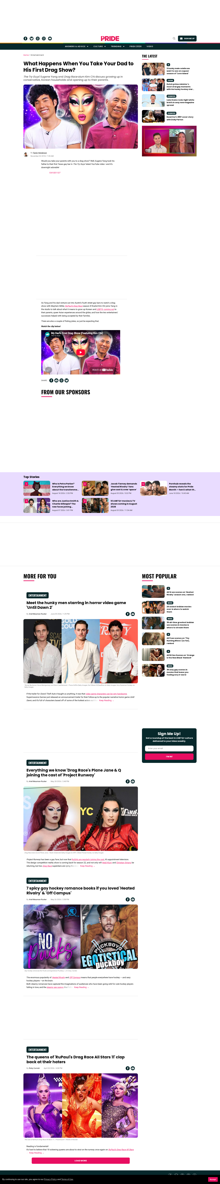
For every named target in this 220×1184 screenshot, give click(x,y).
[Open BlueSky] (32, 38)
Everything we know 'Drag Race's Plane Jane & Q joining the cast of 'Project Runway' (73, 772)
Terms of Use (67, 1179)
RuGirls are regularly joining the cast (88, 859)
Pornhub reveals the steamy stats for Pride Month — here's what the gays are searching (182, 488)
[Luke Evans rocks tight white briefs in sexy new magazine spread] (153, 100)
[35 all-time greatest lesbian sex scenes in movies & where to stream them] (153, 622)
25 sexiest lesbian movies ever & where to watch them (179, 609)
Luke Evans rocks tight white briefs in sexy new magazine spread (180, 102)
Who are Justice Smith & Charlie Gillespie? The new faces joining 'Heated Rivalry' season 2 (65, 505)
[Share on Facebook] (51, 380)
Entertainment (37, 55)
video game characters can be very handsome (106, 694)
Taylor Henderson (40, 153)
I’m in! (169, 756)
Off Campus (74, 977)
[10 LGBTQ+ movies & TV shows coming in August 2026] (95, 505)
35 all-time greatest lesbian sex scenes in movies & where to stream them (180, 625)
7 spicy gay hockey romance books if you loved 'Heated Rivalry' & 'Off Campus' (80, 890)
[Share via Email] (56, 380)
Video (150, 46)
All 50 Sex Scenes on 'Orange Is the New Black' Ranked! (180, 656)
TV (168, 65)
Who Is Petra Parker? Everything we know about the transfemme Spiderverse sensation (64, 488)
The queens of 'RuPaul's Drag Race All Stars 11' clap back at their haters (75, 1059)
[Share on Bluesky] (67, 380)
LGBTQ (100, 309)
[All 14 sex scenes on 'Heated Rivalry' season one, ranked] (153, 591)
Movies (170, 603)
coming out (109, 309)
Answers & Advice (75, 46)
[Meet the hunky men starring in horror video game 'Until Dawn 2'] (80, 651)
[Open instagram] (44, 38)
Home (26, 55)
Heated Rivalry (58, 977)
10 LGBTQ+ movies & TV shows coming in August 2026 (124, 503)
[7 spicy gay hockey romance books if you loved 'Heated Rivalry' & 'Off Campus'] (80, 936)
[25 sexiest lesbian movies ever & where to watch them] (153, 607)
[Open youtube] (50, 38)
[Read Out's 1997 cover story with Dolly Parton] (153, 116)
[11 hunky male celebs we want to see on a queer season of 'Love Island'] (153, 68)
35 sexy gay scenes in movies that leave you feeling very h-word (177, 672)
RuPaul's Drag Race (73, 306)
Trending (116, 46)
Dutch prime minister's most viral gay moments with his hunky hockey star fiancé (180, 88)
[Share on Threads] (61, 380)
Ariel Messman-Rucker (38, 614)
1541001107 (54, 173)
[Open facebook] (25, 38)
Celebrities (171, 96)
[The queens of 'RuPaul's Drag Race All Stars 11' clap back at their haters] (80, 1105)
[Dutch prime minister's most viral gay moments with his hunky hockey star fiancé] (153, 84)
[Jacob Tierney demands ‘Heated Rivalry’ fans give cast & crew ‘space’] (95, 488)
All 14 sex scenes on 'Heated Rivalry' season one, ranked (180, 593)
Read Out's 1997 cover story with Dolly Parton (180, 118)
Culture (98, 46)
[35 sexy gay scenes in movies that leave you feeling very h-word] (153, 670)
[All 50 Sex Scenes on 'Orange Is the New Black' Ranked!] (153, 654)
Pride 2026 (136, 46)
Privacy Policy (50, 1179)
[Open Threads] (38, 38)
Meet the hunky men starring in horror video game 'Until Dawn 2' (76, 605)
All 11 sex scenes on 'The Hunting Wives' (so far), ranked (178, 641)
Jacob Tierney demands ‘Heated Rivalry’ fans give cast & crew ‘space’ (124, 486)
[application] (169, 141)
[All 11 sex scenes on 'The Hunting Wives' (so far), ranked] (153, 638)
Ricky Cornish (34, 1068)
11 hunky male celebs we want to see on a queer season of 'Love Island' (178, 71)
